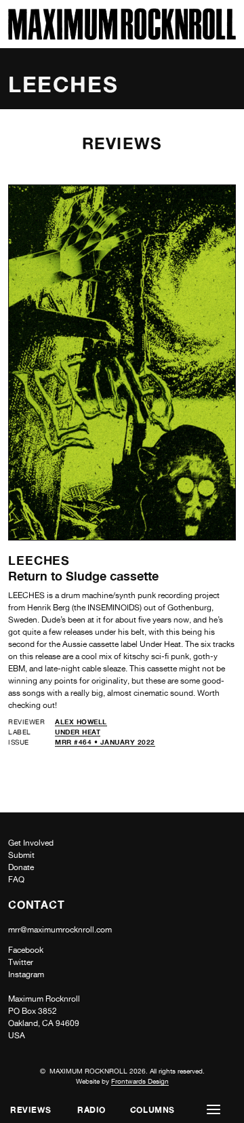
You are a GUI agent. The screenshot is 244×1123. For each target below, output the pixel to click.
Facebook (25, 950)
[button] (213, 1110)
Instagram (26, 974)
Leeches (39, 560)
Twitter (20, 962)
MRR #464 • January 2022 (105, 742)
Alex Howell (81, 721)
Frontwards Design (140, 1081)
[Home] (122, 36)
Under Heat (77, 732)
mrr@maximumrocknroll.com (60, 929)
